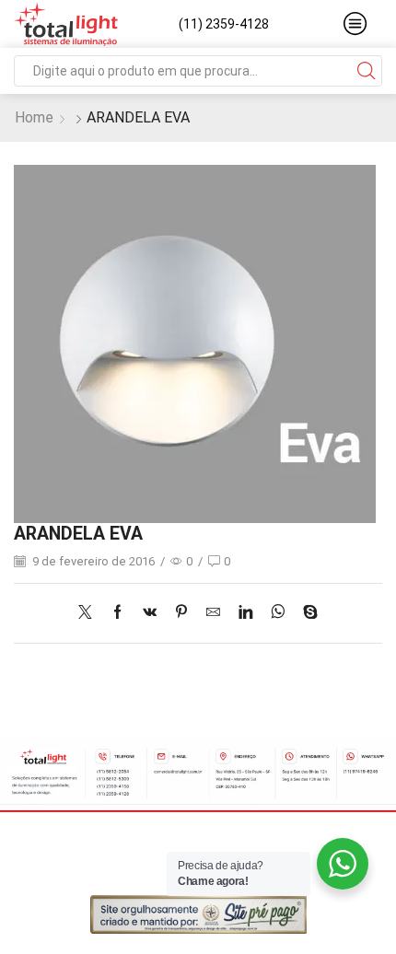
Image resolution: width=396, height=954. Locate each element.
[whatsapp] (278, 613)
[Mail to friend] (213, 613)
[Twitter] (89, 613)
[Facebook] (117, 613)
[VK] (150, 613)
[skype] (306, 613)
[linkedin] (245, 613)
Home (34, 117)
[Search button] (366, 71)
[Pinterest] (181, 613)
